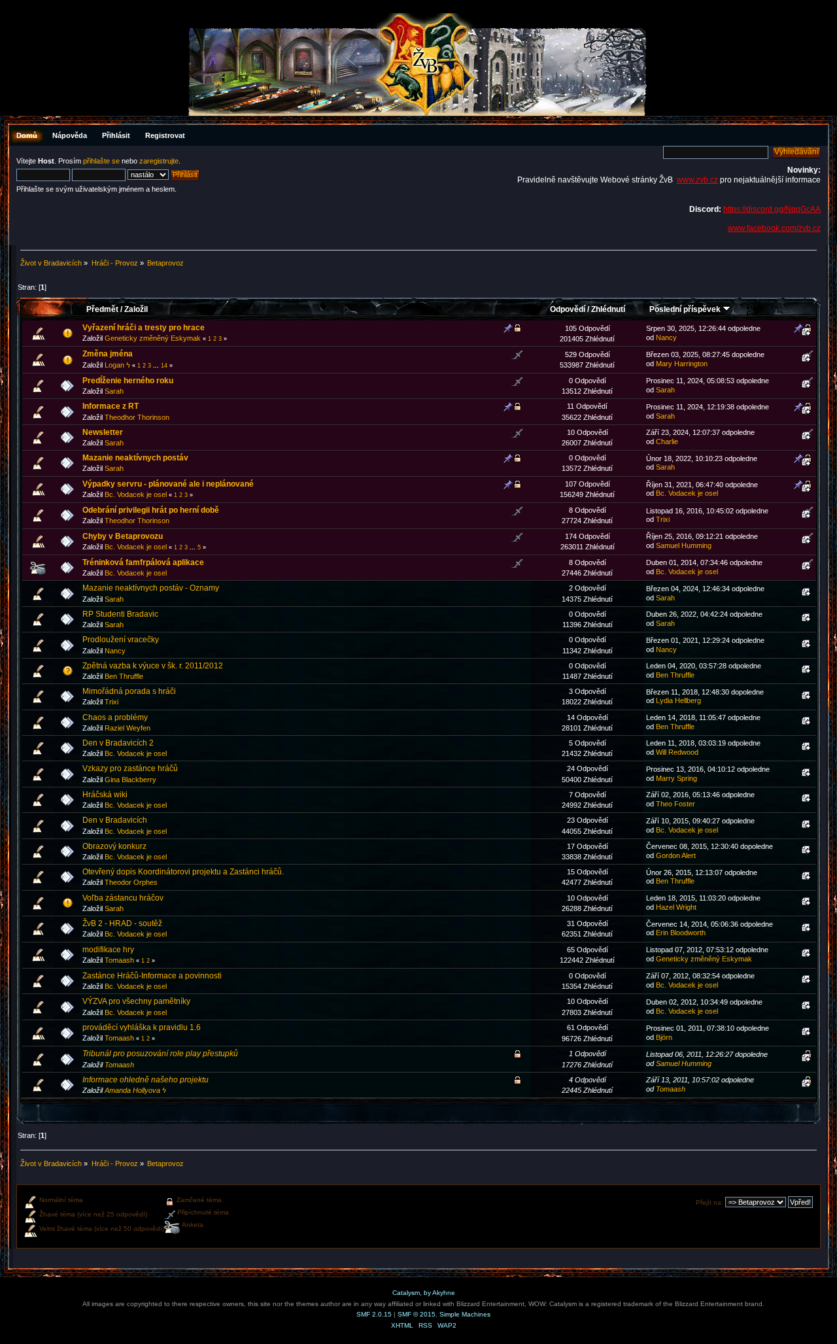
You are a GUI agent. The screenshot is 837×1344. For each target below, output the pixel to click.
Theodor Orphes (131, 882)
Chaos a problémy (115, 717)
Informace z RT (110, 406)
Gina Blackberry (130, 780)
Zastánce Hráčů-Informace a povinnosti (152, 975)
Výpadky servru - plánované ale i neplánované (168, 484)
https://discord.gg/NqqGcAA (772, 209)
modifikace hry (108, 949)
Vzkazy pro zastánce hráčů (130, 768)
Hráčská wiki (105, 794)
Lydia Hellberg (678, 700)
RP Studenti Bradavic (120, 614)
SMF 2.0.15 (374, 1314)
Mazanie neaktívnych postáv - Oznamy (150, 588)
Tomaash (119, 960)
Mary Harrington (682, 364)
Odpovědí (567, 309)
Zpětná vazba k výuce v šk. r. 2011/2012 (152, 665)
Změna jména (107, 353)
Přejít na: (709, 1202)
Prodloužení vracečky (120, 639)
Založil (136, 309)
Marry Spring (676, 778)
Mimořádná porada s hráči (129, 691)
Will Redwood (677, 752)
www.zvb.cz (697, 179)
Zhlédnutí (608, 309)
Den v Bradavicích (114, 820)
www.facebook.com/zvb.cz (774, 228)
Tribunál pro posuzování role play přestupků (160, 1053)
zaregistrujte (159, 161)
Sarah (114, 391)
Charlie (667, 441)
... (157, 365)
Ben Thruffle (124, 676)
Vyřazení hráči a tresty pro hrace (143, 327)
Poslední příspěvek (686, 309)
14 (164, 365)
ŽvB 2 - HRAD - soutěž (122, 923)
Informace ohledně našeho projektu (145, 1079)
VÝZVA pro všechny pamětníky (136, 1001)
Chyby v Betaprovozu (122, 536)
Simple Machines (464, 1314)
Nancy (666, 337)
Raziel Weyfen (127, 728)
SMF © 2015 (417, 1314)
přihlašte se (101, 161)
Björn (664, 1037)
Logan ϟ (117, 365)
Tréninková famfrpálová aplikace (143, 562)
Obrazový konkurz (114, 846)
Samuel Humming (683, 545)
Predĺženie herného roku (127, 380)
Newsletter (102, 432)
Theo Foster (675, 804)
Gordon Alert (676, 855)
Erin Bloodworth (681, 933)
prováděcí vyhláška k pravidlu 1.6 (141, 1027)
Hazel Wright (676, 907)
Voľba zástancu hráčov (122, 898)
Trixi (663, 519)
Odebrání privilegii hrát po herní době (150, 510)
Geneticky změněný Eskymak (153, 338)
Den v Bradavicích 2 (118, 743)
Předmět (102, 309)
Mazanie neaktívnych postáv (135, 457)
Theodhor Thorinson (137, 417)
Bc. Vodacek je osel (136, 494)
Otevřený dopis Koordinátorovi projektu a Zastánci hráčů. (183, 871)
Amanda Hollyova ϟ (135, 1090)
